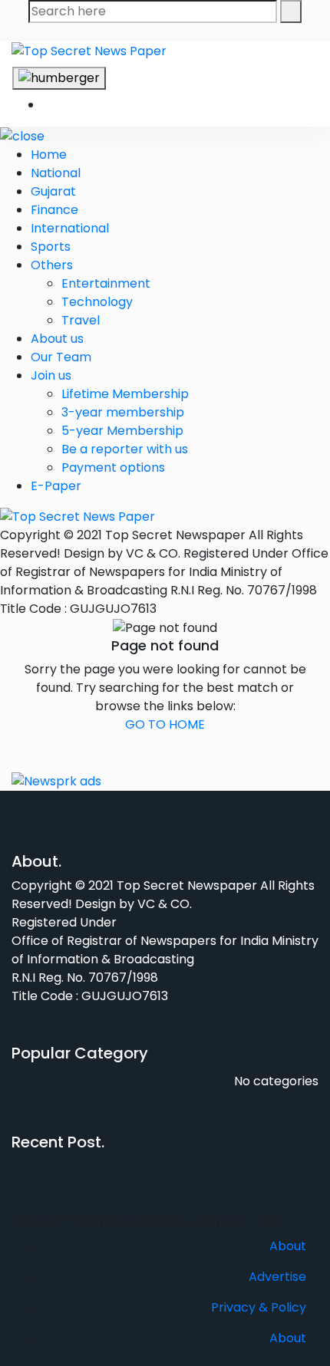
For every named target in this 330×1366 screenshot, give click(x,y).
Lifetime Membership (125, 394)
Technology (97, 302)
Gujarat (53, 191)
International (70, 228)
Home (49, 154)
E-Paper (56, 486)
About (287, 1246)
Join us (51, 375)
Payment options (113, 467)
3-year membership (122, 412)
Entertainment (105, 283)
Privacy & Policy (258, 1307)
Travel (80, 320)
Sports (51, 246)
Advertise (277, 1276)
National (56, 173)
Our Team (61, 357)
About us (57, 338)
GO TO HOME (165, 724)
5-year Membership (122, 430)
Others (52, 265)
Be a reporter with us (124, 449)
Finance (54, 210)
